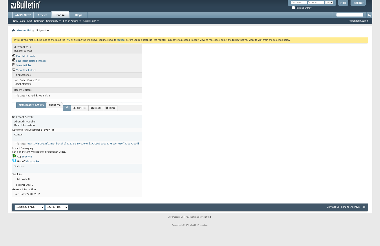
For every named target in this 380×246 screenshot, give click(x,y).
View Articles (23, 65)
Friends (98, 108)
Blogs (78, 15)
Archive (355, 206)
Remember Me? (303, 8)
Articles (43, 15)
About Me (55, 105)
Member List (23, 30)
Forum (61, 15)
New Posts (19, 21)
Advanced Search (358, 20)
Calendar (39, 21)
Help (343, 2)
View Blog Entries (26, 70)
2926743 (27, 156)
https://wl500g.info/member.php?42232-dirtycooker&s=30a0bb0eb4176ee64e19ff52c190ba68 (83, 143)
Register (358, 2)
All (67, 108)
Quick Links (89, 21)
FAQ (29, 21)
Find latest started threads (31, 60)
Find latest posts (25, 56)
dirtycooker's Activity (31, 105)
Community (52, 21)
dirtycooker (81, 108)
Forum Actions (71, 21)
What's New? (23, 15)
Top (363, 206)
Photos (112, 108)
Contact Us (333, 206)
